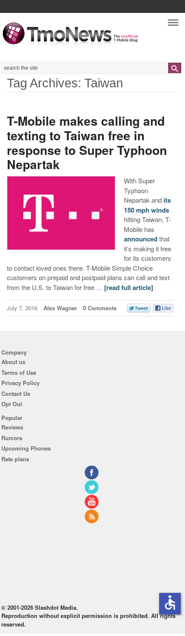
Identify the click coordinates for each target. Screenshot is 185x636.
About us (13, 362)
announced (140, 239)
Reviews (12, 427)
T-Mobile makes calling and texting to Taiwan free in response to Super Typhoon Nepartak (87, 142)
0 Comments (100, 308)
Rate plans (15, 459)
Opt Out (11, 404)
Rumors (11, 438)
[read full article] (128, 287)
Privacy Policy (20, 383)
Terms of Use (18, 372)
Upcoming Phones (26, 448)
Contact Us (15, 393)
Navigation (173, 25)
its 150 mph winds (147, 205)
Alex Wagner (60, 308)
